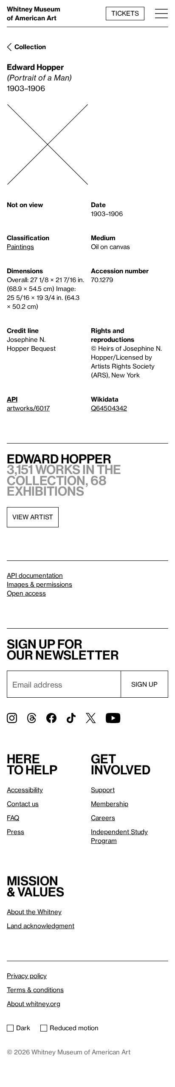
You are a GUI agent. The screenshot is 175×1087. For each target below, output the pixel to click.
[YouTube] (113, 718)
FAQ (13, 817)
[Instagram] (12, 718)
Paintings (20, 246)
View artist (32, 517)
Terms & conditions (35, 989)
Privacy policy (27, 975)
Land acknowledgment (40, 925)
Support (103, 789)
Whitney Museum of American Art (33, 13)
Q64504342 (109, 408)
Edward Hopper (35, 66)
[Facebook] (51, 718)
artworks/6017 (28, 408)
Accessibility (25, 789)
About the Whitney (34, 911)
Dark (23, 1028)
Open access (26, 593)
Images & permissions (39, 584)
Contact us (23, 803)
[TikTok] (71, 718)
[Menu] (161, 13)
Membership (109, 803)
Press (15, 831)
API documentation (35, 575)
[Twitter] (91, 718)
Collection (30, 46)
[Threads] (31, 718)
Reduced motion (74, 1028)
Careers (103, 817)
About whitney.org (33, 1003)
